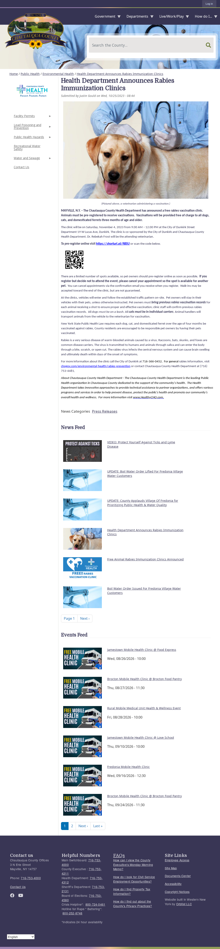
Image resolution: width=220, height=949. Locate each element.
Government (103, 17)
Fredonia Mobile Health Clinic (128, 767)
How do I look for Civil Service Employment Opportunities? (134, 879)
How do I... (201, 17)
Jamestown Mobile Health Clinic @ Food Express (141, 650)
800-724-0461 (95, 904)
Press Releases (104, 411)
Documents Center (178, 876)
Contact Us (21, 167)
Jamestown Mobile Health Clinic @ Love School (140, 737)
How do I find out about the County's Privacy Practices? (132, 903)
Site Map (171, 868)
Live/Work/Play (170, 17)
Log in (209, 3)
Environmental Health (58, 74)
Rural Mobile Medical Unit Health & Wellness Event (144, 708)
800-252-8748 (72, 913)
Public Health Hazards (28, 138)
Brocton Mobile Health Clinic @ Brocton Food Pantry (144, 679)
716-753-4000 (31, 878)
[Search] (208, 45)
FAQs (119, 855)
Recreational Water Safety (27, 147)
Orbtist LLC (184, 904)
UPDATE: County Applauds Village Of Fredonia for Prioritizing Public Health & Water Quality (142, 503)
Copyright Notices (177, 891)
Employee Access (177, 860)
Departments (135, 17)
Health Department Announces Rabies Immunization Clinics (120, 74)
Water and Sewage (26, 159)
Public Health (30, 74)
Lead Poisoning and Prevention (27, 128)
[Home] (3, 16)
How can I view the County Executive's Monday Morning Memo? (133, 864)
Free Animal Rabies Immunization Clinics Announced (145, 559)
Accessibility (173, 884)
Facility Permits (24, 117)
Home (13, 74)
